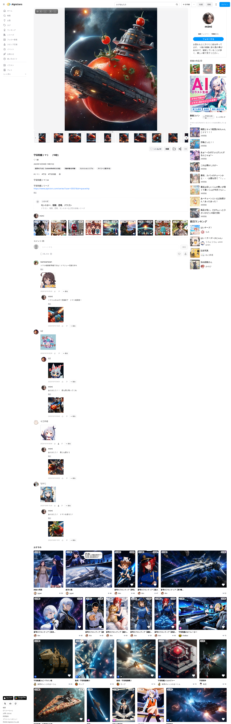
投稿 (209, 4)
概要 (4, 708)
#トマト (37, 174)
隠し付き (46, 254)
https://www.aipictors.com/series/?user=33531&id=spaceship (62, 188)
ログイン (224, 4)
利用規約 (6, 716)
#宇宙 (44, 174)
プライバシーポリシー (10, 719)
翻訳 (35, 193)
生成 (201, 4)
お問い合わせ (7, 713)
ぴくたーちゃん (8, 711)
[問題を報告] (59, 291)
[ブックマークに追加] (174, 149)
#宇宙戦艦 (52, 174)
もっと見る (219, 117)
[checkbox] (41, 254)
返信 (66, 291)
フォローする (208, 39)
